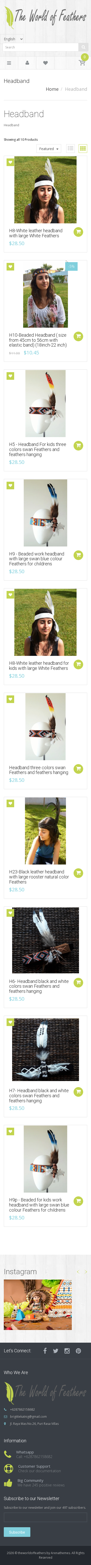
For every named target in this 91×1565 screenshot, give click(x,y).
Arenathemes (60, 1553)
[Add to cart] (78, 232)
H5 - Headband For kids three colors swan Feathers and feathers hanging (37, 449)
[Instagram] (67, 1350)
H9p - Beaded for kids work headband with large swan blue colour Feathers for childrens (39, 1205)
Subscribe (17, 1532)
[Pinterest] (78, 1350)
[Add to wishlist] (10, 162)
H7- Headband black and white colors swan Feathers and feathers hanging (39, 1095)
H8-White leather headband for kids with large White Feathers (39, 665)
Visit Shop (45, 1304)
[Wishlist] (45, 64)
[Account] (27, 63)
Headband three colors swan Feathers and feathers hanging (38, 770)
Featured (46, 148)
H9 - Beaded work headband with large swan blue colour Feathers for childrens (36, 559)
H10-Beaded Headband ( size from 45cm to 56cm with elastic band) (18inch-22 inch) (38, 340)
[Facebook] (45, 1350)
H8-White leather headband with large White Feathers (35, 233)
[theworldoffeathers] (45, 16)
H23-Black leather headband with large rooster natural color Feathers (39, 877)
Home (52, 89)
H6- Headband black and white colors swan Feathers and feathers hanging (39, 986)
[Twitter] (55, 1350)
